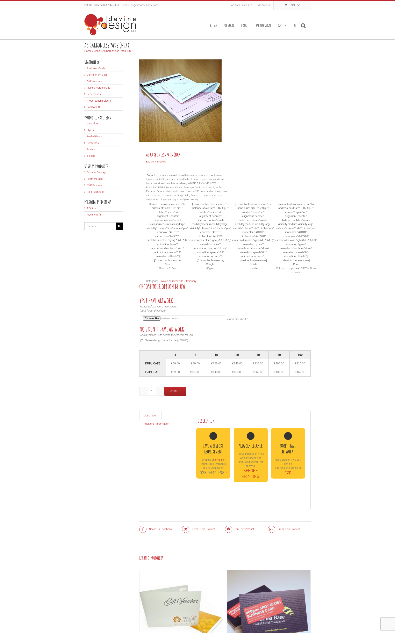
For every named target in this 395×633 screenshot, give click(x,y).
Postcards (93, 143)
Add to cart (175, 391)
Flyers (90, 130)
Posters (91, 149)
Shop (97, 50)
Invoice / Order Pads (171, 281)
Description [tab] (150, 415)
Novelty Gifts (94, 214)
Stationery (190, 281)
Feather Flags (95, 178)
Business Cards (96, 68)
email (218, 459)
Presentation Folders (99, 100)
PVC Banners (94, 185)
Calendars (93, 123)
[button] (303, 24)
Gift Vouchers (95, 81)
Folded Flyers (94, 136)
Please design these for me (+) (166, 340)
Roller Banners (95, 191)
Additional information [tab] (156, 423)
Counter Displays (97, 172)
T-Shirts (91, 208)
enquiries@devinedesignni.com (140, 5)
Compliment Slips (97, 74)
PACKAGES (93, 107)
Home (88, 50)
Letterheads (94, 94)
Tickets (91, 155)
